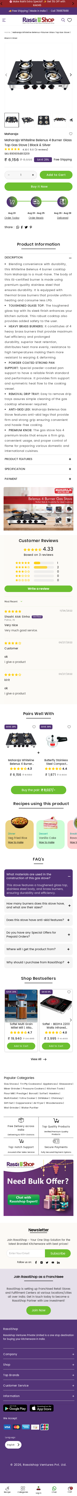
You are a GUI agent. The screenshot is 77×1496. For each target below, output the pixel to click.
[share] (17, 227)
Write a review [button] (38, 589)
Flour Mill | (9, 1093)
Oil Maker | (44, 1098)
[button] (4, 20)
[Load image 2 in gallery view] (28, 120)
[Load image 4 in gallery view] (60, 120)
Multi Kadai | (11, 1098)
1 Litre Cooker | (28, 1098)
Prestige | (22, 1093)
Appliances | (50, 1084)
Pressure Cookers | (34, 1088)
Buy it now (38, 186)
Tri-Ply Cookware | (31, 1084)
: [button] (14, 227)
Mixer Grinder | (12, 1088)
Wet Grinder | (12, 1107)
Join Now (38, 1310)
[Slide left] (6, 75)
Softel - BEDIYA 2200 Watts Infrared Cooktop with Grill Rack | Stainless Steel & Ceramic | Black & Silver (56, 1026)
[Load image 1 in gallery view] (11, 120)
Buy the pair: (38, 790)
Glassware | (66, 1084)
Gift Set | (9, 1103)
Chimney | (57, 1098)
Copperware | (24, 1103)
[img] (12, 611)
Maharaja (11, 134)
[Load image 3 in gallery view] (44, 120)
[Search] (63, 20)
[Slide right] (71, 75)
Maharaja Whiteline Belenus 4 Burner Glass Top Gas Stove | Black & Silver (21, 762)
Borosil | (33, 1093)
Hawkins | (54, 1093)
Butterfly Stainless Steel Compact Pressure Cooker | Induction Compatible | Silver (56, 762)
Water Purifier (29, 1107)
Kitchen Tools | (55, 1088)
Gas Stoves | (11, 1084)
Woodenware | (55, 1103)
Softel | (43, 1093)
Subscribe (57, 1253)
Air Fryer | (39, 1103)
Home (7, 32)
